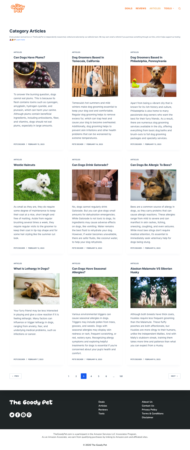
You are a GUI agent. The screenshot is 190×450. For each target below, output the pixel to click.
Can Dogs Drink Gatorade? (90, 165)
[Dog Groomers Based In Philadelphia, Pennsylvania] (153, 81)
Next (173, 376)
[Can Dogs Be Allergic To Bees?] (153, 185)
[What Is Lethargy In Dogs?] (37, 288)
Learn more (20, 40)
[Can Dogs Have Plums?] (37, 75)
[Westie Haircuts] (37, 185)
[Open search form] (179, 8)
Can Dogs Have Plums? (29, 57)
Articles (155, 8)
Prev (16, 376)
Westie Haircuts (24, 165)
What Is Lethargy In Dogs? (31, 268)
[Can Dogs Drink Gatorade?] (95, 185)
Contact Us (148, 405)
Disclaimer (147, 417)
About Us (147, 401)
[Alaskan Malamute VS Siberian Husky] (153, 292)
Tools (101, 413)
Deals (128, 8)
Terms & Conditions (152, 413)
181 (121, 376)
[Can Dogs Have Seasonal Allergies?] (95, 292)
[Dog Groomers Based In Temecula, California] (95, 81)
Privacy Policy (149, 409)
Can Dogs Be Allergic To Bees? (151, 165)
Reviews (141, 8)
